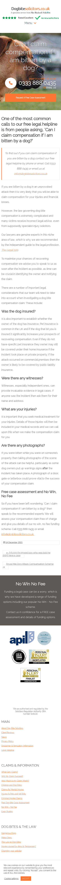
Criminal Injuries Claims (11, 798)
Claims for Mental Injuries (12, 789)
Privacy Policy (7, 741)
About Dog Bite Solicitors (12, 728)
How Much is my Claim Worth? (15, 781)
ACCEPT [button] (25, 878)
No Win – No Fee (9, 807)
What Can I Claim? (9, 772)
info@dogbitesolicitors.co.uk (30, 173)
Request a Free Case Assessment (30, 97)
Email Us (51, 87)
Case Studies (7, 811)
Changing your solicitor (11, 851)
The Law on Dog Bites (11, 842)
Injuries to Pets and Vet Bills (13, 794)
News (4, 737)
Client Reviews (7, 732)
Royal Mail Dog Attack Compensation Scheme (28, 565)
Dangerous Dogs (8, 833)
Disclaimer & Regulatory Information (17, 746)
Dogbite (30, 8)
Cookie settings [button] (11, 878)
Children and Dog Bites (11, 785)
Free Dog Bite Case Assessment (15, 803)
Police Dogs (6, 837)
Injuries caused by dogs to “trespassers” (18, 846)
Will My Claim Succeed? (12, 776)
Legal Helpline (7, 750)
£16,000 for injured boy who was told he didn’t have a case (26, 554)
